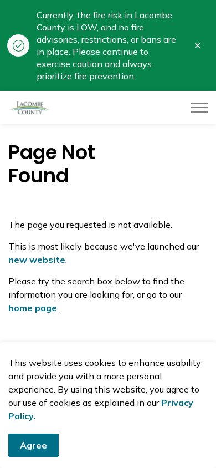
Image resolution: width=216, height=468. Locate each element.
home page (32, 307)
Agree (33, 445)
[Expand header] (199, 107)
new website (36, 259)
